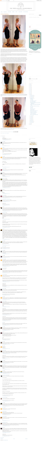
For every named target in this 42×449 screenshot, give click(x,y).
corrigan (3, 250)
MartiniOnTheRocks (4, 422)
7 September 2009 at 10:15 (6, 420)
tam (2, 206)
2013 (30, 90)
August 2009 (31, 115)
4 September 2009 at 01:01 (6, 248)
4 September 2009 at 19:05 (6, 353)
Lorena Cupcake (4, 274)
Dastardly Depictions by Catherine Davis (6, 199)
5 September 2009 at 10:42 (6, 373)
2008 (30, 123)
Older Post (26, 438)
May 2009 (31, 118)
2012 (30, 91)
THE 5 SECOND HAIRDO (32, 101)
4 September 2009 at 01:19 (6, 253)
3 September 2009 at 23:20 (6, 187)
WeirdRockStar (3, 411)
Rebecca (3, 360)
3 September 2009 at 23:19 (6, 176)
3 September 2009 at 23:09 (6, 154)
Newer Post (2, 438)
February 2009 (31, 121)
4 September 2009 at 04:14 (6, 299)
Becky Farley (3, 246)
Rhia (2, 172)
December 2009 (31, 95)
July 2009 (31, 116)
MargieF (3, 141)
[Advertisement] (35, 132)
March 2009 (31, 120)
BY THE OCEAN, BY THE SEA (33, 111)
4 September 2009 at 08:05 (6, 306)
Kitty (2, 189)
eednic (3, 341)
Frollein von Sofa (4, 178)
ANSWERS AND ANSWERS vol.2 (33, 112)
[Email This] (14, 131)
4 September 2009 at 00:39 (6, 239)
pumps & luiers (3, 416)
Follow (29, 139)
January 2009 (31, 122)
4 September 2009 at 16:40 (6, 344)
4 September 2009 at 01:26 (6, 257)
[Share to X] (16, 131)
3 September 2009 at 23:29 (6, 201)
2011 (30, 92)
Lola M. (3, 326)
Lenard (3, 370)
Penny (3, 156)
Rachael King (3, 288)
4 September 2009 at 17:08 (6, 348)
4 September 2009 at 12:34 (6, 330)
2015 (30, 88)
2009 (30, 94)
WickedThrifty (3, 168)
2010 (30, 93)
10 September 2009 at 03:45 (6, 432)
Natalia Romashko (4, 212)
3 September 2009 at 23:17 (6, 170)
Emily (3, 427)
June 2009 (31, 117)
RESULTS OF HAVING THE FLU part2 (34, 114)
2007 (30, 124)
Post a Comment (2, 437)
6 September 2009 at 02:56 (6, 409)
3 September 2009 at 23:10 (6, 159)
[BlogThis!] (15, 131)
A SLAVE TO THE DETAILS (5, 14)
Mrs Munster (3, 350)
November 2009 (32, 96)
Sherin (3, 322)
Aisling (3, 255)
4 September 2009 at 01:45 (6, 266)
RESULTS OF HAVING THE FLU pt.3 (34, 110)
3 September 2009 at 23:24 (6, 193)
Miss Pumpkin (3, 195)
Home (14, 438)
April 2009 (31, 119)
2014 (30, 89)
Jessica (3, 402)
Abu (2, 147)
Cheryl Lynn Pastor (4, 397)
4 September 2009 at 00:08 (6, 227)
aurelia (3, 296)
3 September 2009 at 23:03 (6, 145)
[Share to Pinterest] (17, 131)
